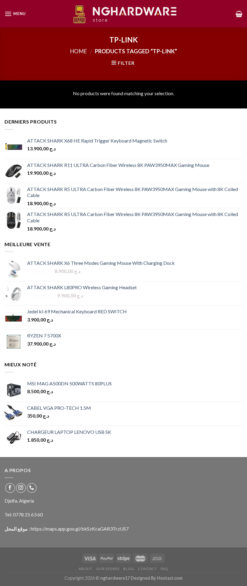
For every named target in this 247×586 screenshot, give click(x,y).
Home (78, 51)
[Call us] (32, 488)
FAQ (164, 568)
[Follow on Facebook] (10, 488)
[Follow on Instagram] (21, 488)
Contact (147, 568)
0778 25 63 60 (28, 514)
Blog (128, 568)
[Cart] (239, 13)
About (85, 568)
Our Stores (108, 568)
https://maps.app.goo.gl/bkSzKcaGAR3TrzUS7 (80, 528)
